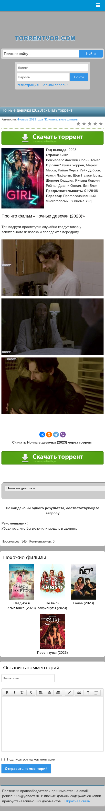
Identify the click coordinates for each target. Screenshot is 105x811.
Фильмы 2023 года (30, 119)
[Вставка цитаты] (79, 693)
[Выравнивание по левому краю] (40, 693)
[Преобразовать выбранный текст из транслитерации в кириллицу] (87, 693)
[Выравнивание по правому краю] (57, 693)
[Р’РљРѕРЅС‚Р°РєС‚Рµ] (42, 434)
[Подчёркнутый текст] (22, 693)
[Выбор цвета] (69, 693)
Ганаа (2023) (83, 603)
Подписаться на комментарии (30, 759)
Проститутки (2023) (52, 652)
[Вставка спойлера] (96, 693)
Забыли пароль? (55, 85)
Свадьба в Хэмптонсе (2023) (21, 605)
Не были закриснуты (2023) (52, 605)
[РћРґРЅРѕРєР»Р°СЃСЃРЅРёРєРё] (49, 434)
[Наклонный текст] (14, 693)
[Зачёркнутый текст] (30, 693)
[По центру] (49, 693)
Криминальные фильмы (61, 119)
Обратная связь (77, 801)
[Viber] (63, 434)
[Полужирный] (7, 693)
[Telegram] (56, 434)
